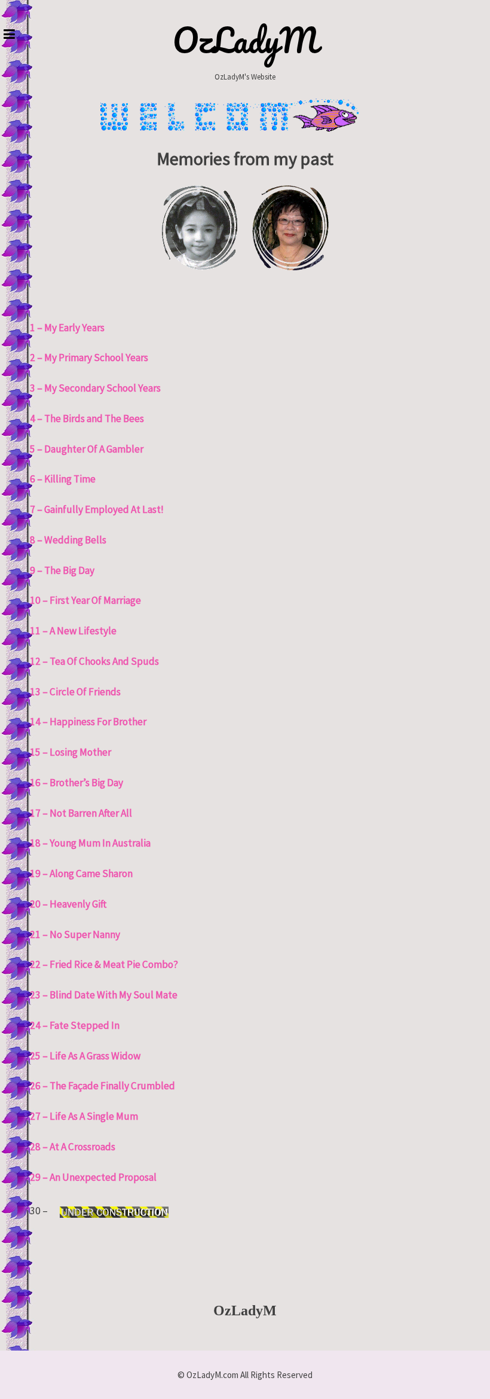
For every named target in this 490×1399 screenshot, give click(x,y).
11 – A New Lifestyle (73, 630)
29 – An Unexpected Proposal (93, 1177)
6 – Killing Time (63, 478)
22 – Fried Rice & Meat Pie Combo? (104, 964)
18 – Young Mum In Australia (90, 843)
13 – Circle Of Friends (75, 691)
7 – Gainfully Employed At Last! (97, 509)
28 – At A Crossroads (72, 1146)
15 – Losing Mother (70, 752)
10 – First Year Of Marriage (85, 600)
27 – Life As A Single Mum (84, 1116)
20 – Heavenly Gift (68, 904)
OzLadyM (245, 40)
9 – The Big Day (62, 570)
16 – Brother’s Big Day (76, 782)
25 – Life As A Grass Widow (85, 1055)
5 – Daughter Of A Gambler (86, 449)
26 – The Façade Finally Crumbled (102, 1085)
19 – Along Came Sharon (81, 873)
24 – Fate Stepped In (75, 1025)
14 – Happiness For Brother (88, 721)
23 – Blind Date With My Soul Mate (103, 994)
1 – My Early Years (67, 327)
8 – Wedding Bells (68, 539)
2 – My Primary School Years (89, 357)
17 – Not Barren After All (81, 813)
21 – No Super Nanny (75, 934)
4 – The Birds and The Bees (87, 418)
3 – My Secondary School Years (95, 388)
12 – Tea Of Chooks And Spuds (94, 661)
